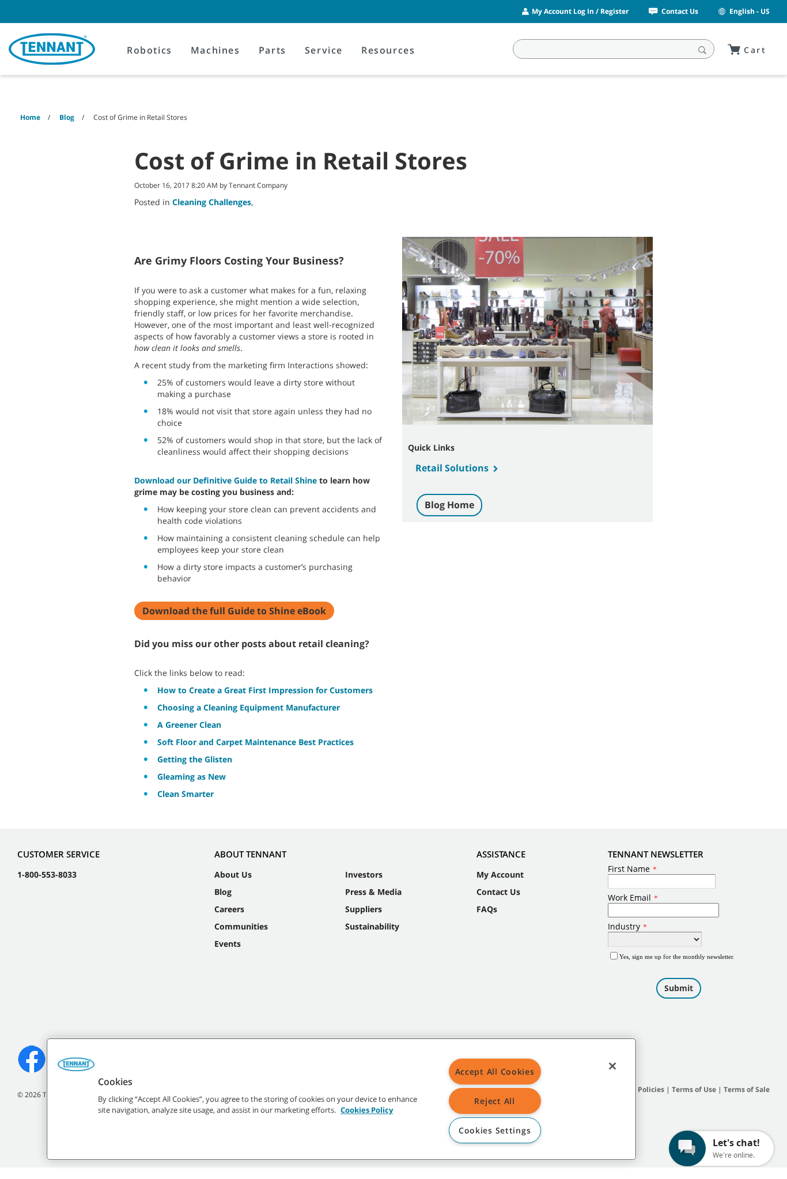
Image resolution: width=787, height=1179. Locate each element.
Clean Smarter (185, 793)
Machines (215, 50)
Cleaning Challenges (211, 202)
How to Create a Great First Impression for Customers (265, 690)
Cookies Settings (495, 1130)
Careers (229, 909)
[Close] (612, 1066)
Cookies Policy (366, 1110)
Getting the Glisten (194, 759)
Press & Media (373, 891)
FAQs (486, 909)
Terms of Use (694, 1089)
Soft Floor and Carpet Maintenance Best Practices (255, 741)
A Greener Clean (189, 724)
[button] (76, 1068)
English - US (749, 11)
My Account (500, 874)
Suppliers (363, 909)
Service (324, 50)
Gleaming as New (191, 776)
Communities (241, 926)
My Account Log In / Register (580, 11)
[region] (341, 1099)
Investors (364, 874)
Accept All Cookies (495, 1071)
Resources (388, 50)
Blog (223, 891)
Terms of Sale (747, 1089)
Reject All (494, 1100)
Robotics (149, 50)
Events (227, 943)
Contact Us (679, 11)
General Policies (636, 1089)
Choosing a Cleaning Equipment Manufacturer (248, 707)
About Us (233, 874)
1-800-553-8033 (47, 874)
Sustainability (372, 926)
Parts (272, 50)
